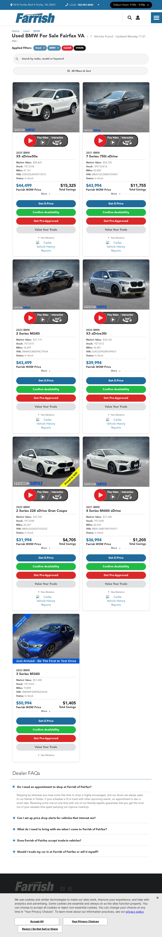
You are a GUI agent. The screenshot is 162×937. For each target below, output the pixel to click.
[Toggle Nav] (156, 17)
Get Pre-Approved (46, 221)
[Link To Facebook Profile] (63, 889)
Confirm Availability (46, 212)
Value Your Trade (46, 229)
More (44, 194)
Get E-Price (46, 203)
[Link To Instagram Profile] (70, 889)
